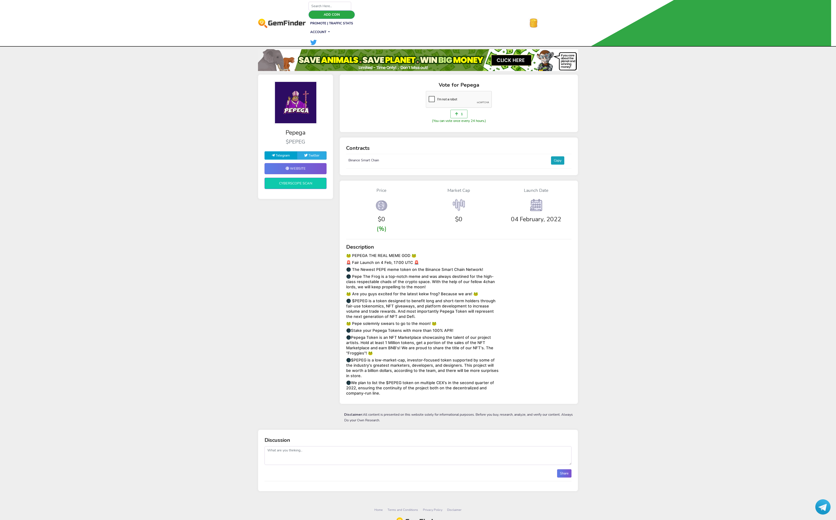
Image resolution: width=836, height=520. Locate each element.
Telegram (282, 155)
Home (378, 510)
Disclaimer (454, 510)
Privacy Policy (432, 510)
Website (297, 168)
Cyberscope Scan (295, 183)
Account (318, 32)
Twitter (313, 155)
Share (564, 473)
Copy (557, 160)
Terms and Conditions (403, 510)
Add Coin (332, 14)
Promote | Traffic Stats (331, 23)
